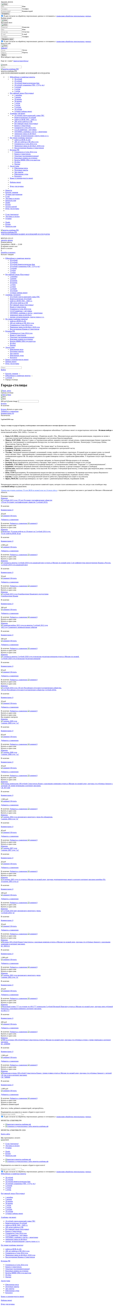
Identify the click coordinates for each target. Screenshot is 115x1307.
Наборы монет (15, 182)
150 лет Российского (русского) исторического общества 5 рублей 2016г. (28, 690)
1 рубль (17, 91)
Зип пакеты (18, 172)
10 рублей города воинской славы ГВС (29, 115)
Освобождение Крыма (9, 596)
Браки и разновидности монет (21, 178)
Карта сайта (5, 1134)
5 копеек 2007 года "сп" (10, 850)
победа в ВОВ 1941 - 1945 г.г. (25, 119)
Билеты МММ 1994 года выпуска (27, 160)
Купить (4, 403)
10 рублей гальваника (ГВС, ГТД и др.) (29, 85)
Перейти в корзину (8, 252)
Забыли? (4, 48)
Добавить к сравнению (10, 411)
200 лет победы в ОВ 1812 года (26, 142)
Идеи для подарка (17, 186)
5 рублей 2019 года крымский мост (14, 565)
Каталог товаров (11, 192)
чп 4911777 (5, 1011)
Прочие (17, 164)
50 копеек (18, 101)
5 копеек (17, 97)
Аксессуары (14, 166)
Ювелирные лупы (21, 174)
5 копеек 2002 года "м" (9, 977)
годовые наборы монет (23, 111)
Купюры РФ (14, 150)
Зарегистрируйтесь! (20, 61)
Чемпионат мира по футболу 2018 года (29, 146)
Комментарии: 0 (7, 510)
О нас (7, 196)
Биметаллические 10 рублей (25, 117)
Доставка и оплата (12, 198)
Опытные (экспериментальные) (26, 156)
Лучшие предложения (13, 194)
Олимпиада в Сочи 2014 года (25, 144)
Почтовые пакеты (21, 170)
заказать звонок (7, 240)
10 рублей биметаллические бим (26, 83)
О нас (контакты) (12, 214)
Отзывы (8, 218)
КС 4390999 (5, 1044)
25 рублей (18, 81)
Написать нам (10, 200)
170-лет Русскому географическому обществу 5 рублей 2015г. (24, 502)
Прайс (7, 202)
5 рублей (17, 87)
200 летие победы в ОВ (23, 121)
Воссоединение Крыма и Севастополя (29, 148)
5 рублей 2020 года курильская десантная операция (20, 659)
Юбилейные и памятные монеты (22, 77)
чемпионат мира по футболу (25, 134)
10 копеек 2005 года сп (9, 881)
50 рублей (18, 79)
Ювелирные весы (21, 168)
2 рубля (17, 89)
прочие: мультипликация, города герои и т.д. (31, 136)
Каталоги (18, 176)
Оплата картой (11, 207)
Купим (8, 204)
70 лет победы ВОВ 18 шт (11, 533)
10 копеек (18, 99)
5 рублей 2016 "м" (8, 913)
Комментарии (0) (7, 413)
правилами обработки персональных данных (73, 16)
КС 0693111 (5, 946)
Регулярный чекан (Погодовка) (22, 93)
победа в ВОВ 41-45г (22, 140)
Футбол (17, 162)
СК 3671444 (5, 788)
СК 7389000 (5, 1077)
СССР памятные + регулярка (25, 130)
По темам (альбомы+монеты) (21, 138)
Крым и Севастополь (22, 126)
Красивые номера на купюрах (25, 158)
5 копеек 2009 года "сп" (10, 723)
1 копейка (18, 95)
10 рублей (18, 109)
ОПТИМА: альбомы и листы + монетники (30, 132)
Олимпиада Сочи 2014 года (25, 128)
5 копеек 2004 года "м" (9, 819)
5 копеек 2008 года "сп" (10, 754)
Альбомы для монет (17, 113)
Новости (8, 190)
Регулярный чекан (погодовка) (26, 124)
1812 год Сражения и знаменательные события (19, 627)
